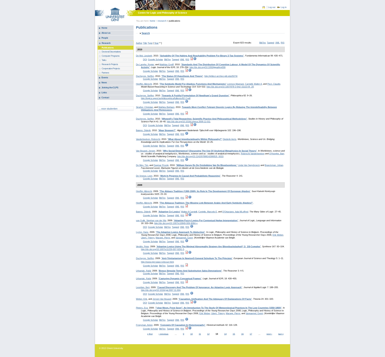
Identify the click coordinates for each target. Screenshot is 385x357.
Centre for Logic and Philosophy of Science (162, 12)
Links (104, 92)
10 (191, 334)
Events (104, 77)
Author (139, 43)
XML (277, 42)
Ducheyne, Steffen (145, 76)
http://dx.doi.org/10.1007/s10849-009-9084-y (175, 223)
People (104, 38)
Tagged (270, 42)
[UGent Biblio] (195, 59)
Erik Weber (278, 235)
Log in (284, 7)
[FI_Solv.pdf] (191, 59)
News (104, 82)
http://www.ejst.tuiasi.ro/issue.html (157, 262)
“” (201, 55)
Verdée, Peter (142, 246)
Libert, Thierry (147, 237)
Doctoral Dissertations (111, 51)
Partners (105, 72)
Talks (104, 60)
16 (242, 334)
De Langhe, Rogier (145, 64)
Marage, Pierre (163, 237)
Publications (107, 47)
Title (145, 43)
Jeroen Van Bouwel (162, 299)
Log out (271, 7)
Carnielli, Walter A (253, 84)
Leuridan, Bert (143, 287)
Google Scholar (155, 59)
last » (281, 334)
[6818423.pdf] (186, 198)
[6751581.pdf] (186, 90)
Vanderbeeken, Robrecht (148, 139)
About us (105, 33)
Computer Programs (111, 56)
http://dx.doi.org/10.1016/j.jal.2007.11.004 (160, 290)
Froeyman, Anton (144, 325)
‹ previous (163, 334)
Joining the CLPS (109, 87)
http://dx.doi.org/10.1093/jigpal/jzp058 (207, 67)
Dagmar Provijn (161, 165)
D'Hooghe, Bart (276, 153)
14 (225, 334)
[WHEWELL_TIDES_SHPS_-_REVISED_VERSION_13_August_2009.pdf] (191, 125)
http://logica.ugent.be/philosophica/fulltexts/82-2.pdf (165, 98)
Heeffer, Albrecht (144, 84)
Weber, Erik (141, 299)
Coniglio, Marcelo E (207, 211)
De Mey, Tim (142, 165)
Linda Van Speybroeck (249, 165)
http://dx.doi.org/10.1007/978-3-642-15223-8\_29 (230, 86)
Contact (105, 97)
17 (251, 334)
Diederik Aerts (229, 139)
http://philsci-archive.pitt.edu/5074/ (220, 76)
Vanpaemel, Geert (184, 237)
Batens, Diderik (143, 130)
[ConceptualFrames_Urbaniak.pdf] (186, 282)
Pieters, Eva (142, 308)
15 (234, 334)
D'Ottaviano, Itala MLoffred (235, 211)
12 (208, 334)
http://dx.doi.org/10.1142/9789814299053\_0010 (200, 156)
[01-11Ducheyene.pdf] (186, 265)
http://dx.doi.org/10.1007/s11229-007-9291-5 (162, 249)
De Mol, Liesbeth (144, 55)
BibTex (262, 42)
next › (269, 334)
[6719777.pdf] (186, 71)
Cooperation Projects (111, 68)
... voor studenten (108, 108)
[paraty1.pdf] (186, 215)
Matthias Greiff (166, 64)
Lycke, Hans (142, 232)
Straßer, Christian (144, 107)
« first (150, 334)
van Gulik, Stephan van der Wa (151, 220)
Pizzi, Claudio (273, 84)
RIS (282, 42)
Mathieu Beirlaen (166, 107)
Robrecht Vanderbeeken (252, 153)
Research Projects (110, 64)
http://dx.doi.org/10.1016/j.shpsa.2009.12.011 (188, 121)
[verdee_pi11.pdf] (186, 253)
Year (156, 43)
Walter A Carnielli (189, 211)
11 (200, 334)
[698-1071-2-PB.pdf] (191, 303)
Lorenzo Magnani (235, 84)
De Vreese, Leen (144, 176)
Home (152, 21)
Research (162, 21)
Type (150, 43)
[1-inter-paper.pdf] (186, 114)
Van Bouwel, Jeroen (145, 151)
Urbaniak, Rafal (143, 271)
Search (146, 33)
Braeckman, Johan (274, 165)
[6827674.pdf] (186, 329)
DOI (145, 59)
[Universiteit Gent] (115, 15)
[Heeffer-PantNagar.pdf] (186, 206)
